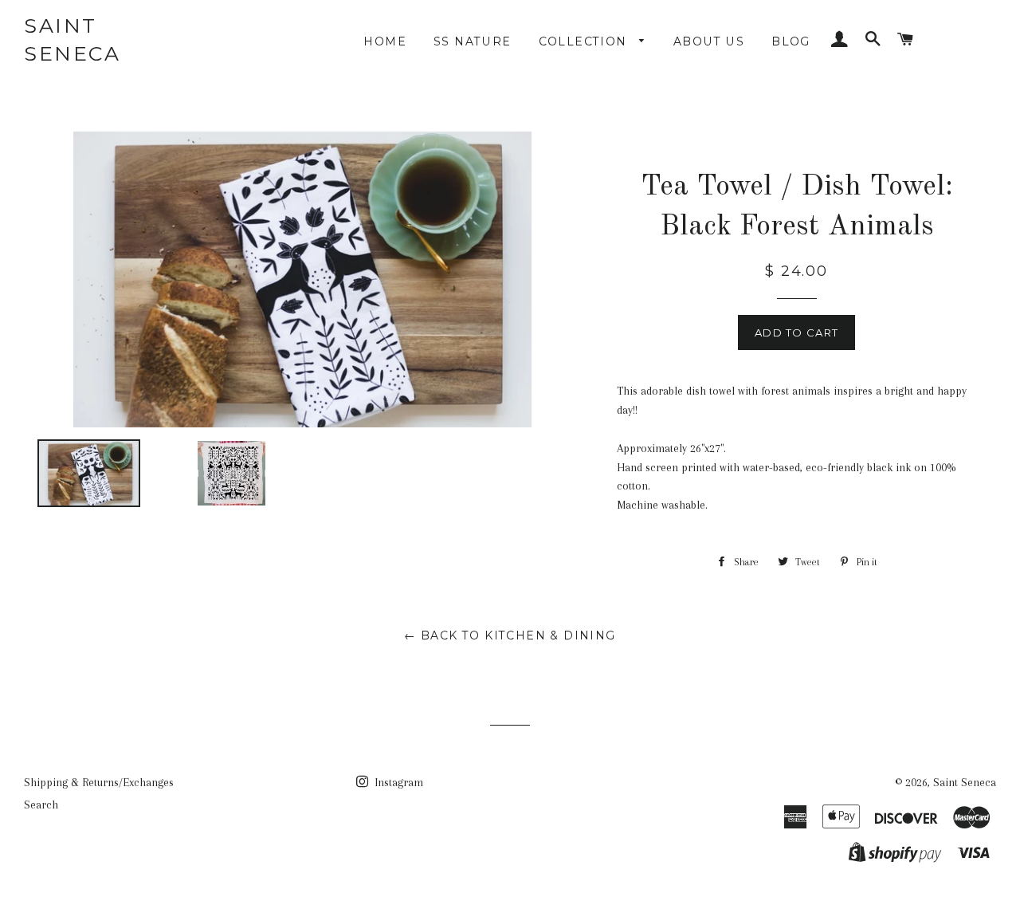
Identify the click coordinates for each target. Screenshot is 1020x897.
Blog (790, 41)
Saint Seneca (72, 39)
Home (384, 41)
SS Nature (473, 41)
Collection (585, 41)
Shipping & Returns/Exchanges (99, 782)
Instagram (397, 782)
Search (41, 804)
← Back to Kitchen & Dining (509, 635)
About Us (708, 41)
